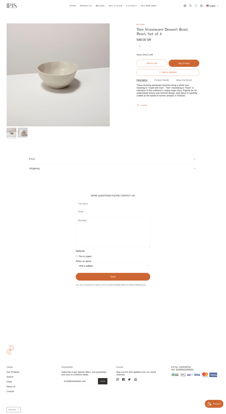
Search (10, 377)
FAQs (9, 381)
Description (142, 80)
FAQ (32, 158)
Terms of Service (135, 285)
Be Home (141, 24)
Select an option (83, 261)
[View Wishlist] (196, 5)
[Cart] (201, 5)
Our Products (13, 372)
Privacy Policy (120, 285)
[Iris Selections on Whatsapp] (135, 380)
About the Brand (184, 80)
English (13, 409)
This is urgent (85, 256)
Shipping (34, 168)
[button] (212, 6)
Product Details (161, 80)
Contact (10, 391)
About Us (11, 386)
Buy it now (184, 63)
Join (102, 381)
